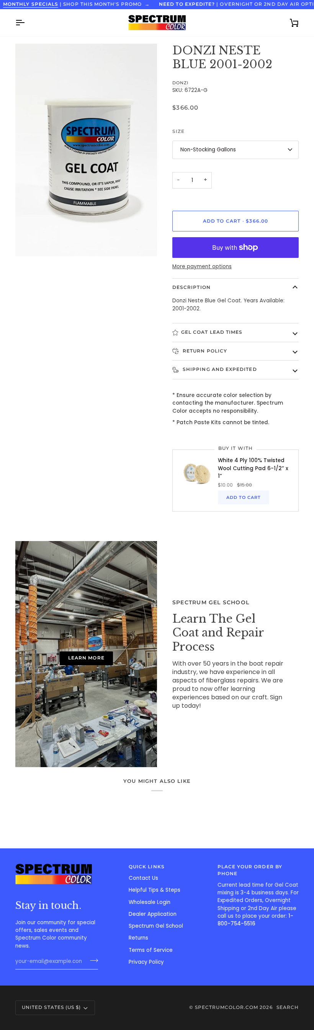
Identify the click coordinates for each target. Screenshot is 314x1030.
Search (287, 1007)
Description (191, 287)
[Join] (91, 961)
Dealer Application (153, 914)
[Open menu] (26, 22)
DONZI (180, 82)
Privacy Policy (146, 962)
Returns (138, 937)
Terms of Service (151, 950)
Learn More (86, 658)
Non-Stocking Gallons (208, 149)
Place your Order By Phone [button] (250, 870)
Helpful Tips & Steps (154, 890)
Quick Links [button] (147, 866)
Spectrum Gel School (156, 926)
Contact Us (143, 878)
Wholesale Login (149, 902)
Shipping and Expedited (219, 369)
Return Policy (204, 351)
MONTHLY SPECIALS (30, 4)
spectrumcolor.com (226, 1007)
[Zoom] (29, 242)
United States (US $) (51, 1007)
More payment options (202, 266)
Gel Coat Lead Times (211, 332)
